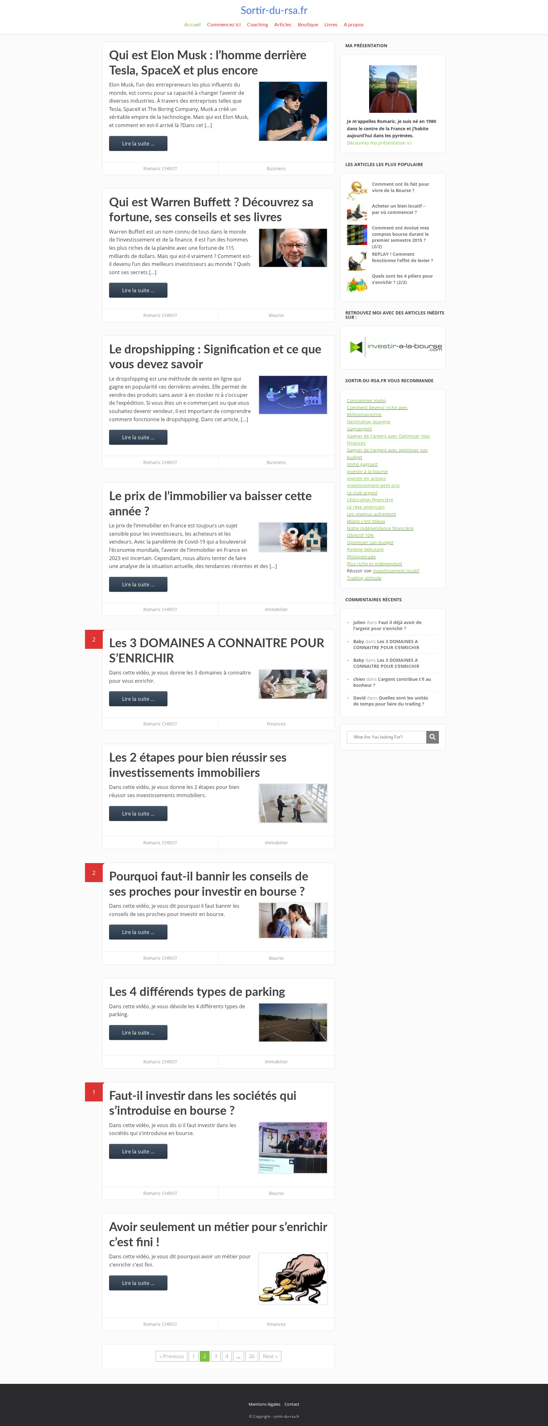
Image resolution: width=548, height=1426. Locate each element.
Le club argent (362, 493)
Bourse (276, 315)
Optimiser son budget (370, 542)
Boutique (308, 24)
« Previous (171, 1356)
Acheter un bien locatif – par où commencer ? (398, 209)
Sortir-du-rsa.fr (274, 11)
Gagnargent (359, 429)
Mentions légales (264, 1404)
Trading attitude (364, 578)
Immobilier (276, 609)
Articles (282, 24)
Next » (270, 1356)
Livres (330, 24)
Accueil (192, 24)
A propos (354, 24)
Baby (358, 641)
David (359, 698)
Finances (276, 724)
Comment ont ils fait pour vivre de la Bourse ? (400, 187)
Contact (291, 1404)
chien (359, 679)
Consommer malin (366, 400)
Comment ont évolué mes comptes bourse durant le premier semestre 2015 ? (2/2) (400, 237)
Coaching (257, 24)
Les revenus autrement (371, 514)
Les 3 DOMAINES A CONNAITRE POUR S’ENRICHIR (386, 644)
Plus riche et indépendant (374, 564)
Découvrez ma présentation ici (379, 143)
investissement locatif (396, 571)
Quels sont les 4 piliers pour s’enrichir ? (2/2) (402, 279)
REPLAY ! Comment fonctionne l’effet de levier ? (402, 257)
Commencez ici (224, 24)
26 (252, 1356)
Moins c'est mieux (366, 521)
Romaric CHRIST (160, 168)
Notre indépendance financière (380, 528)
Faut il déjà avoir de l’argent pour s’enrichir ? (387, 625)
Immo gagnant (362, 464)
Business (276, 168)
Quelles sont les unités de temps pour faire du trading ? (390, 701)
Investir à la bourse (367, 471)
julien (359, 622)
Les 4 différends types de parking (197, 992)
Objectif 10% (360, 535)
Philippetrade (361, 557)
